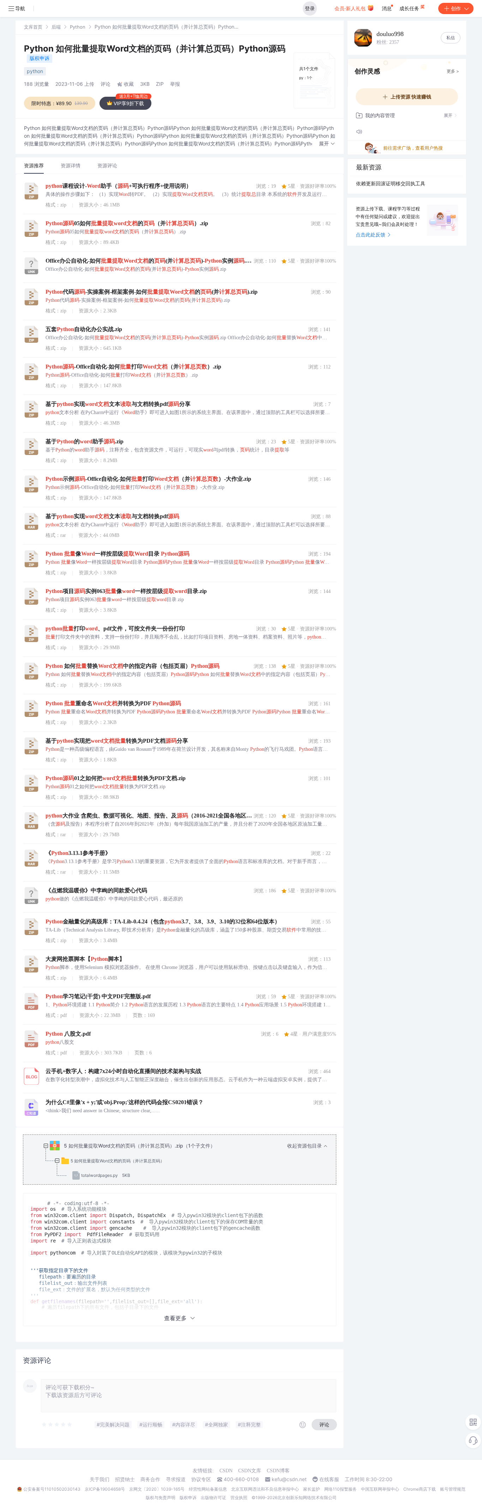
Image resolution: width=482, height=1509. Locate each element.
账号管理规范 (452, 1489)
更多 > (453, 71)
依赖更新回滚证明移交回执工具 (390, 183)
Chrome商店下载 (419, 1489)
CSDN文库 (249, 1470)
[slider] (57, 1424)
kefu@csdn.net (289, 1479)
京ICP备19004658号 (105, 1489)
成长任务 (410, 8)
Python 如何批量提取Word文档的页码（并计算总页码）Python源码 (154, 48)
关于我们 (99, 1479)
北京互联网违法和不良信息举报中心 (265, 1489)
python (35, 71)
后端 (56, 27)
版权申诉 (39, 58)
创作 (456, 8)
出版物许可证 (213, 1497)
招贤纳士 (125, 1479)
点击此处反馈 (370, 235)
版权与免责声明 (160, 1497)
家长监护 (311, 1489)
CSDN (226, 1470)
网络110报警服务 (340, 1489)
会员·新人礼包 (351, 8)
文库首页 (33, 27)
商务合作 (150, 1479)
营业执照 (238, 1497)
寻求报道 (176, 1479)
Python (77, 27)
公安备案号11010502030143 (51, 1489)
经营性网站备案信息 (208, 1489)
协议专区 (201, 1479)
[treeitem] (185, 1160)
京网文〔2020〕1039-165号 (157, 1489)
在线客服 (329, 1479)
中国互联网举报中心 (380, 1489)
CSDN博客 (278, 1470)
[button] (327, 143)
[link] (33, 27)
